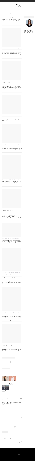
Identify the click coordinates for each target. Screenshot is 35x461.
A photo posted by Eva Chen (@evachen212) (8, 48)
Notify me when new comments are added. (15, 428)
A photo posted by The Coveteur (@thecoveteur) (10, 80)
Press (21, 452)
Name (3, 419)
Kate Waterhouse (6, 368)
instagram (12, 357)
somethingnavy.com (12, 215)
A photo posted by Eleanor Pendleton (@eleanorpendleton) (11, 272)
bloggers (4, 357)
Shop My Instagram (11, 452)
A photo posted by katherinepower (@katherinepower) (11, 312)
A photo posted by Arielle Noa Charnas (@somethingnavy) (11, 208)
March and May (5, 398)
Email (3, 421)
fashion (8, 357)
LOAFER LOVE (4, 390)
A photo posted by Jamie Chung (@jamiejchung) (9, 238)
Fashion (11, 13)
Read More (25, 35)
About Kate (17, 452)
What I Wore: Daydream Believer (11, 383)
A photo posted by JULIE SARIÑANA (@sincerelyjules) (11, 144)
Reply (20, 398)
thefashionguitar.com (8, 350)
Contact (24, 452)
